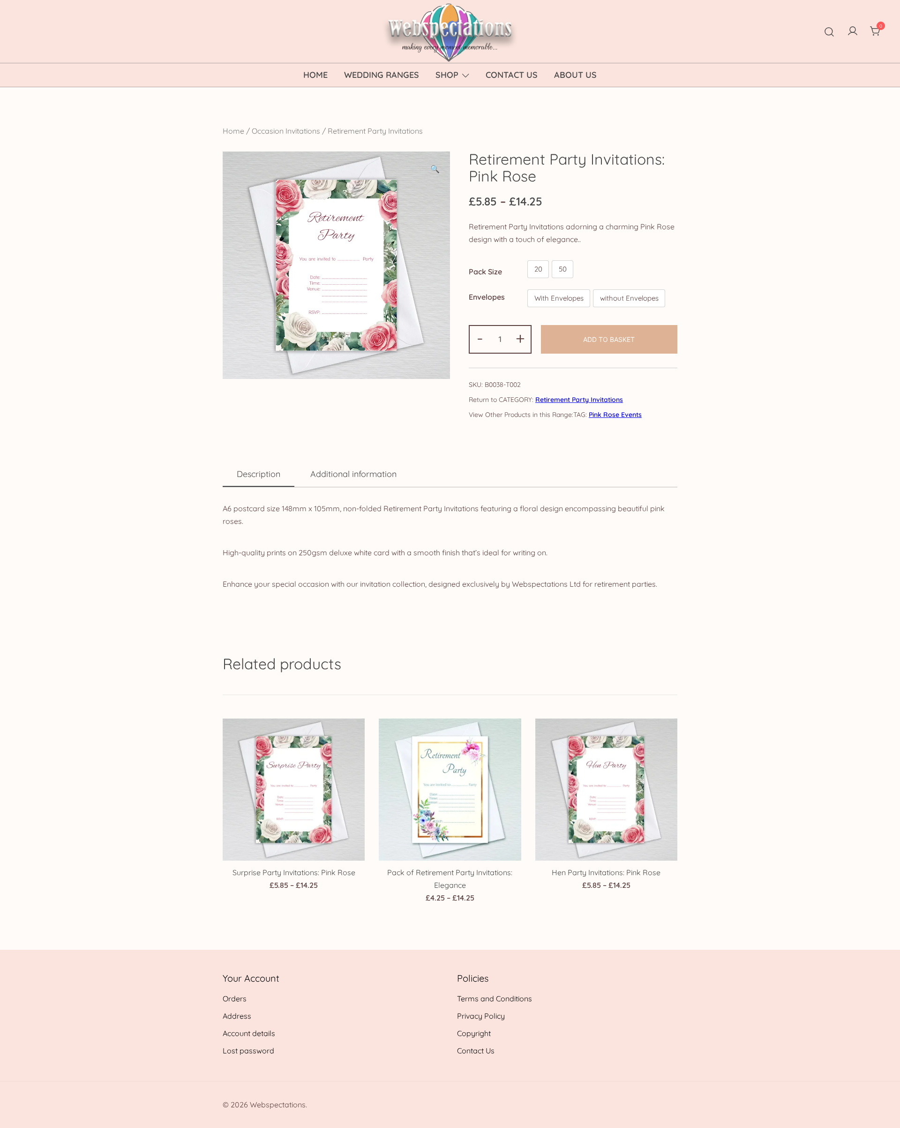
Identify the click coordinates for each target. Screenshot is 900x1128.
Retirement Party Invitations (375, 131)
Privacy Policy (481, 1016)
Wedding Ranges (381, 74)
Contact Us (512, 74)
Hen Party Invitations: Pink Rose (606, 872)
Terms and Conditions (494, 998)
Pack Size (485, 271)
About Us (575, 74)
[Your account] (852, 31)
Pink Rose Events (615, 414)
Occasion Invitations (286, 131)
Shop (446, 74)
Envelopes (487, 297)
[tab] (258, 474)
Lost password (248, 1050)
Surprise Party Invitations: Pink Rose (293, 872)
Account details (249, 1033)
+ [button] (520, 338)
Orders (235, 998)
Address (237, 1016)
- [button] (480, 338)
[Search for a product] (829, 31)
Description (258, 474)
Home (315, 74)
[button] (435, 169)
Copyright (474, 1033)
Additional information (353, 474)
